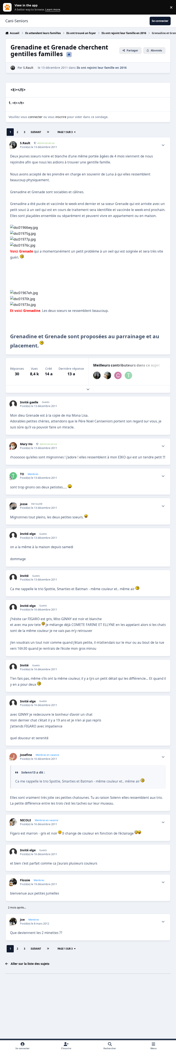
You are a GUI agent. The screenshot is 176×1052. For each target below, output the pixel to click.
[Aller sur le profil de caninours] (118, 375)
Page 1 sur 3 (65, 132)
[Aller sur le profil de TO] (128, 375)
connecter (35, 117)
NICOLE (25, 820)
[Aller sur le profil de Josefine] (13, 756)
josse (23, 504)
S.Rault (28, 68)
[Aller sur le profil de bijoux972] (107, 375)
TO (22, 474)
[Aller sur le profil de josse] (13, 506)
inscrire (60, 117)
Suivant (36, 132)
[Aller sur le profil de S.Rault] (13, 68)
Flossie (25, 880)
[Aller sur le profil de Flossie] (13, 882)
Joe (22, 920)
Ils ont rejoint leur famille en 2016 (102, 68)
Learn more (8, 7)
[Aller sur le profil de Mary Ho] (13, 446)
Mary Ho (26, 444)
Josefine (26, 755)
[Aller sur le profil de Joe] (13, 921)
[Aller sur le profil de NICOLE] (13, 822)
